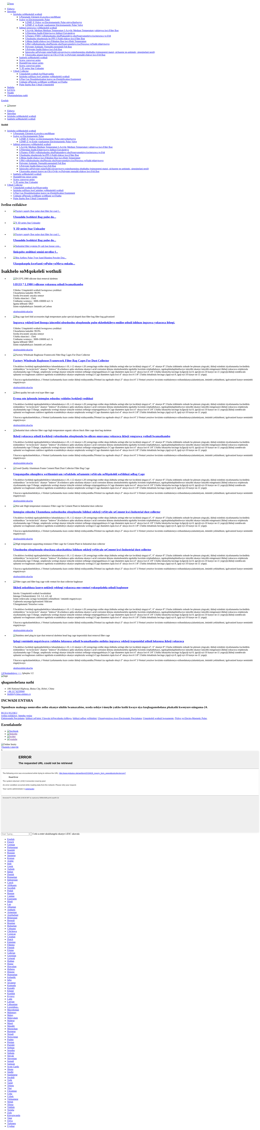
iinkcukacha (27, 311)
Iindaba (10, 87)
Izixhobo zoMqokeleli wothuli (27, 14)
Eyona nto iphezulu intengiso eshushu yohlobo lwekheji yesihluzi (53, 398)
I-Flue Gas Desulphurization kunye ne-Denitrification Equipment (50, 79)
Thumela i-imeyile (10, 747)
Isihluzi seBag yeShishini (85, 718)
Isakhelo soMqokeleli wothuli (33, 57)
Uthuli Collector (21, 71)
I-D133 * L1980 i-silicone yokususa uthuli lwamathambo (48, 284)
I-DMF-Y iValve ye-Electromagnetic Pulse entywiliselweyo (53, 22)
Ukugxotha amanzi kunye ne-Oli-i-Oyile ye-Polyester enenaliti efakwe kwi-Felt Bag (65, 55)
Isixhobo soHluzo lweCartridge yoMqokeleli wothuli (44, 76)
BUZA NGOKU (9, 713)
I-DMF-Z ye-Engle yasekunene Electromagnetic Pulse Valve (54, 25)
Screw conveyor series (30, 60)
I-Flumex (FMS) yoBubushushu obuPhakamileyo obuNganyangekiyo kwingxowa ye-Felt (68, 36)
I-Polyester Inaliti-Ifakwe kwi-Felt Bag (43, 49)
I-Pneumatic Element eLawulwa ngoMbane (40, 17)
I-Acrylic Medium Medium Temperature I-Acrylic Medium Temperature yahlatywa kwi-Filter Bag (72, 30)
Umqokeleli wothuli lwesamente (158, 718)
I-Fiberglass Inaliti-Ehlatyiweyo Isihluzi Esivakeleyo (50, 33)
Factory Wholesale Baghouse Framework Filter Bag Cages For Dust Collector (61, 360)
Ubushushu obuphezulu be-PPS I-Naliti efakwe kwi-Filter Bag (55, 38)
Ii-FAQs (11, 90)
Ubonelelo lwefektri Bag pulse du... (34, 217)
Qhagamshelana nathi (17, 95)
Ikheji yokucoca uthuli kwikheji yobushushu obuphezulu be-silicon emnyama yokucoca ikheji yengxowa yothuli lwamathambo (91, 436)
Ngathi (10, 92)
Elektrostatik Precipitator (12, 718)
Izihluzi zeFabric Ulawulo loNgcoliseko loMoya (48, 718)
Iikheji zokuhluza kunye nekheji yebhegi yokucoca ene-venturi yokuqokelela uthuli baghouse (70, 587)
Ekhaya (10, 9)
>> (20, 673)
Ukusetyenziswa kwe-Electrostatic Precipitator (120, 718)
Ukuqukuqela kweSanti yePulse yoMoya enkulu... (44, 263)
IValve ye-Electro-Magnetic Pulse (191, 718)
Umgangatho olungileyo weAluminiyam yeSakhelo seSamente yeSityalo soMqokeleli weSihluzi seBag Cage (79, 474)
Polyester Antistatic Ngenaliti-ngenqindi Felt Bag (48, 46)
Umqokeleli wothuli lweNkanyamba (36, 73)
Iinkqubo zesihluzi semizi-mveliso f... (35, 251)
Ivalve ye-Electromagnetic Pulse (34, 19)
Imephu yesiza (25, 715)
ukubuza (17, 311)
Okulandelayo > (11, 673)
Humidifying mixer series (31, 63)
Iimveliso (11, 11)
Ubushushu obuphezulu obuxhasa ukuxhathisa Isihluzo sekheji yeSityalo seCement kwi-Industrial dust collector (82, 549)
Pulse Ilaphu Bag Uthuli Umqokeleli (36, 84)
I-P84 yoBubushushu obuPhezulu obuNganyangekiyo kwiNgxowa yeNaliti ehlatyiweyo (67, 44)
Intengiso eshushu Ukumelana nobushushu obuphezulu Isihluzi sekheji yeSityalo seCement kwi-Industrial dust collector (86, 511)
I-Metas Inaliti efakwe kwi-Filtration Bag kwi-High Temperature (55, 41)
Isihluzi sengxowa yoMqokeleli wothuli (38, 27)
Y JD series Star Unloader (31, 68)
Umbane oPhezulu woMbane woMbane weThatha (43, 82)
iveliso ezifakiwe (9, 715)
